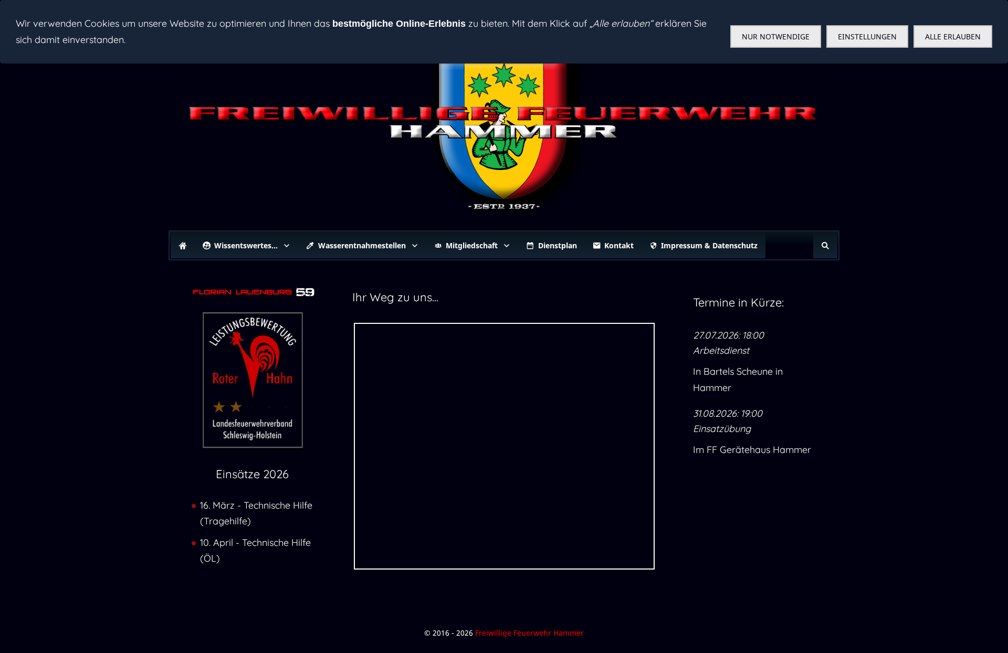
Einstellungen (867, 36)
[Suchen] (825, 245)
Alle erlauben (953, 36)
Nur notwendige (776, 36)
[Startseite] (183, 245)
